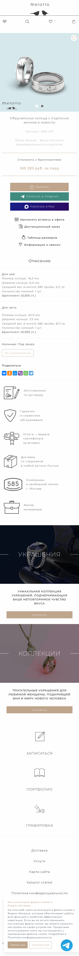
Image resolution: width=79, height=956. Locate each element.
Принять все (17, 944)
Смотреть (39, 615)
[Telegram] (31, 373)
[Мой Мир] (15, 373)
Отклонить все (40, 944)
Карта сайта (39, 872)
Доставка (39, 850)
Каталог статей (39, 882)
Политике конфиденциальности (30, 937)
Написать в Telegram (42, 196)
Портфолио (39, 789)
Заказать (42, 186)
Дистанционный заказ (42, 226)
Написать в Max (42, 206)
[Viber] (20, 373)
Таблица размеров (42, 237)
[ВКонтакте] (4, 373)
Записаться (39, 753)
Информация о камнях (42, 244)
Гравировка (39, 825)
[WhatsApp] (25, 373)
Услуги (39, 861)
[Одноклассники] (9, 373)
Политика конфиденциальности (40, 893)
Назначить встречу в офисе (42, 219)
